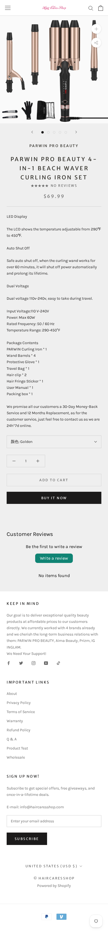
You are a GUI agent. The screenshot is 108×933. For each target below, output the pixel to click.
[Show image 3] (54, 132)
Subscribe (27, 839)
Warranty (15, 721)
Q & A (12, 739)
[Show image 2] (48, 132)
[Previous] (32, 132)
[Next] (76, 132)
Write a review (54, 558)
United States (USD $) (51, 866)
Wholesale (16, 757)
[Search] (90, 8)
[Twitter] (21, 663)
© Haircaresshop (54, 878)
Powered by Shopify (54, 885)
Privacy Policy (19, 702)
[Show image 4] (60, 132)
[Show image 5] (66, 132)
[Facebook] (9, 663)
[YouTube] (46, 663)
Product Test (17, 748)
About (12, 693)
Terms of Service (21, 711)
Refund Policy (18, 730)
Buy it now (54, 498)
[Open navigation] (8, 8)
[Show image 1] (42, 132)
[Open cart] (100, 8)
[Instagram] (33, 663)
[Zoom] (96, 29)
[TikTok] (58, 663)
